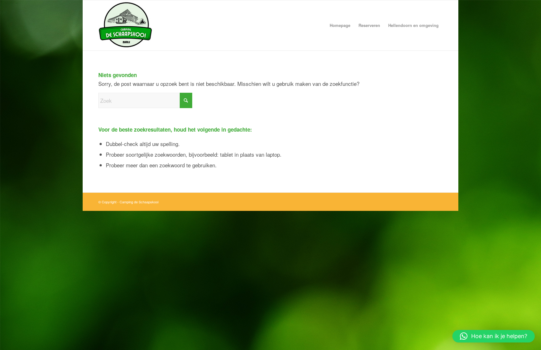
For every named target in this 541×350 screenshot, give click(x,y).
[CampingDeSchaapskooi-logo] (176, 25)
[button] (493, 336)
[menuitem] (340, 25)
